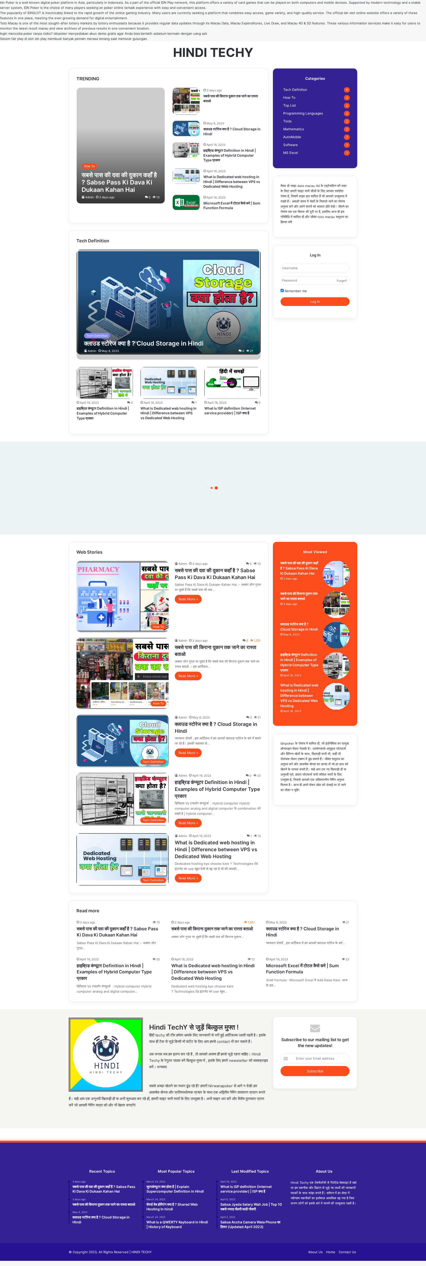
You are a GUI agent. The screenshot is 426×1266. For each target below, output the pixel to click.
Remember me (295, 291)
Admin (89, 197)
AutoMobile (292, 137)
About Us (315, 1252)
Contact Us (347, 1252)
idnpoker (60, 33)
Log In (315, 301)
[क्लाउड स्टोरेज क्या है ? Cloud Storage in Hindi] (186, 128)
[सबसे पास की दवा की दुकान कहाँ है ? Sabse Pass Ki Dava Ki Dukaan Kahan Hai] (121, 145)
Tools (287, 121)
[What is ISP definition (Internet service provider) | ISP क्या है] (232, 383)
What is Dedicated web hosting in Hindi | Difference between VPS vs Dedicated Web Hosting (231, 181)
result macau (38, 28)
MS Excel (290, 153)
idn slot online (355, 13)
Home (330, 1252)
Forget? (342, 281)
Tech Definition (295, 90)
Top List (289, 105)
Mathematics (293, 129)
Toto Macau (9, 23)
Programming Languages (303, 113)
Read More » (188, 599)
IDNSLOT (34, 13)
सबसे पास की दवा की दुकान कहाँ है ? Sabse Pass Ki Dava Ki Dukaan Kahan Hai (299, 568)
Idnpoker (287, 743)
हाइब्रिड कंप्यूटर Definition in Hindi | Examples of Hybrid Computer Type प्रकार (229, 155)
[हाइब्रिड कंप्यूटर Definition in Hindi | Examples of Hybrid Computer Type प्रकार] (186, 150)
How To (289, 98)
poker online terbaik (119, 8)
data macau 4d (308, 186)
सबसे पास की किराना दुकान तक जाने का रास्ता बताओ (212, 928)
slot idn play (37, 39)
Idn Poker (7, 2)
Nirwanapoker (220, 1085)
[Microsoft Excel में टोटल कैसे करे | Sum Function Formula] (186, 202)
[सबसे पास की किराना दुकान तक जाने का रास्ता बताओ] (186, 101)
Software (290, 145)
